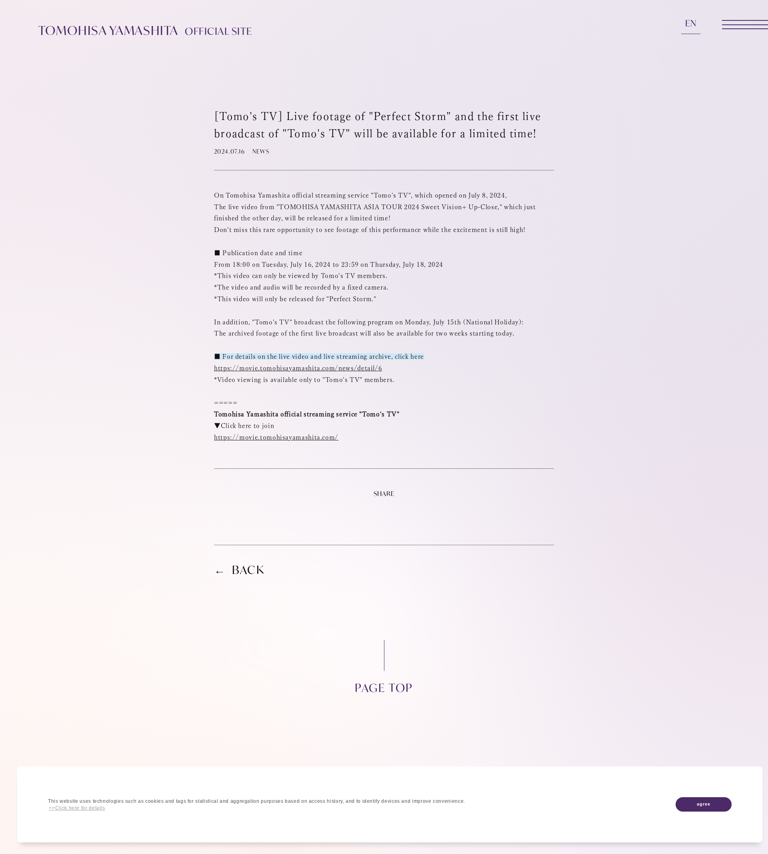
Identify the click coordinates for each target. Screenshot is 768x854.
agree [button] (703, 804)
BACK (248, 570)
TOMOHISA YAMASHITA (145, 30)
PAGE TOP (384, 687)
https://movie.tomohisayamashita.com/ (276, 437)
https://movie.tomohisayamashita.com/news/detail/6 (298, 368)
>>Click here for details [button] (77, 808)
